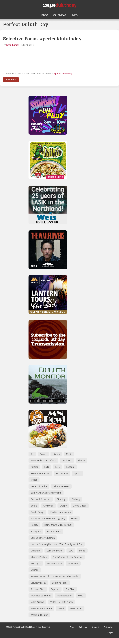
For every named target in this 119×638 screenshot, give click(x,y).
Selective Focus (60, 582)
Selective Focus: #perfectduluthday (42, 39)
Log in (110, 632)
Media (82, 550)
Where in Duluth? (39, 614)
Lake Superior (54, 531)
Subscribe (108, 627)
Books (34, 505)
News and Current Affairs (43, 460)
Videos (34, 479)
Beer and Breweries (41, 499)
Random (70, 466)
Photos (81, 460)
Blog (72, 627)
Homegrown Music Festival (58, 524)
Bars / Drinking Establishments (46, 492)
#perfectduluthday (63, 73)
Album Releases (61, 486)
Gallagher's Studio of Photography (48, 518)
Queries (34, 569)
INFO (74, 15)
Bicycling (61, 499)
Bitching (76, 499)
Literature (35, 550)
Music (69, 454)
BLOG (44, 15)
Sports (77, 473)
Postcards (73, 563)
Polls (46, 466)
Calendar (83, 627)
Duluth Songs (37, 512)
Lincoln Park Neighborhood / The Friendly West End (56, 544)
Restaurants (62, 473)
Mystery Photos (39, 556)
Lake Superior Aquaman (43, 537)
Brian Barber (12, 44)
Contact (95, 627)
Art (32, 454)
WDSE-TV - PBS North (61, 601)
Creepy (63, 505)
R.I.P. (57, 466)
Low (71, 550)
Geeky (74, 518)
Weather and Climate (41, 608)
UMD (81, 595)
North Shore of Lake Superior (67, 556)
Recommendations (40, 473)
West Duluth (76, 608)
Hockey (34, 524)
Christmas (48, 505)
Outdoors (67, 460)
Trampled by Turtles (41, 595)
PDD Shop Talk (54, 563)
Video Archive (37, 601)
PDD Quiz (36, 563)
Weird (61, 608)
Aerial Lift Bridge (39, 486)
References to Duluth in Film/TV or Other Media (55, 576)
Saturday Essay (38, 582)
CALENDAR (59, 15)
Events (43, 454)
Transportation (64, 595)
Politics (34, 466)
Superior (55, 589)
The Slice (70, 589)
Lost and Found (54, 550)
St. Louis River (38, 589)
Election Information (60, 512)
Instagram (36, 531)
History (56, 454)
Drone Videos (79, 505)
